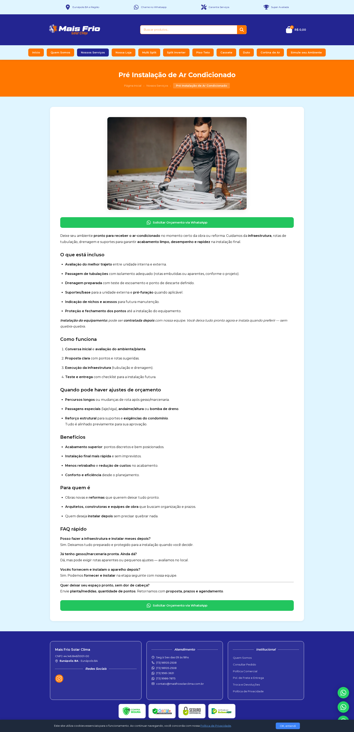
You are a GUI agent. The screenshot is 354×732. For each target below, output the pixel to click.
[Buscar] (241, 29)
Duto (246, 52)
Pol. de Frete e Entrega (248, 677)
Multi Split (149, 52)
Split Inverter (176, 52)
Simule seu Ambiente (306, 52)
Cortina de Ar (270, 52)
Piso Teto (203, 52)
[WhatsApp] (343, 707)
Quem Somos (60, 52)
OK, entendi (288, 725)
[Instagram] (59, 678)
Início (36, 52)
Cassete (226, 52)
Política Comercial (245, 671)
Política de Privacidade (248, 691)
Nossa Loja (124, 52)
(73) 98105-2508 (166, 668)
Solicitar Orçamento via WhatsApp (180, 222)
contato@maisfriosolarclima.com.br (180, 683)
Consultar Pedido (244, 664)
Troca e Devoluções (246, 684)
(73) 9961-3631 (165, 673)
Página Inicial (132, 85)
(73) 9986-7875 (165, 678)
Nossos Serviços (93, 52)
